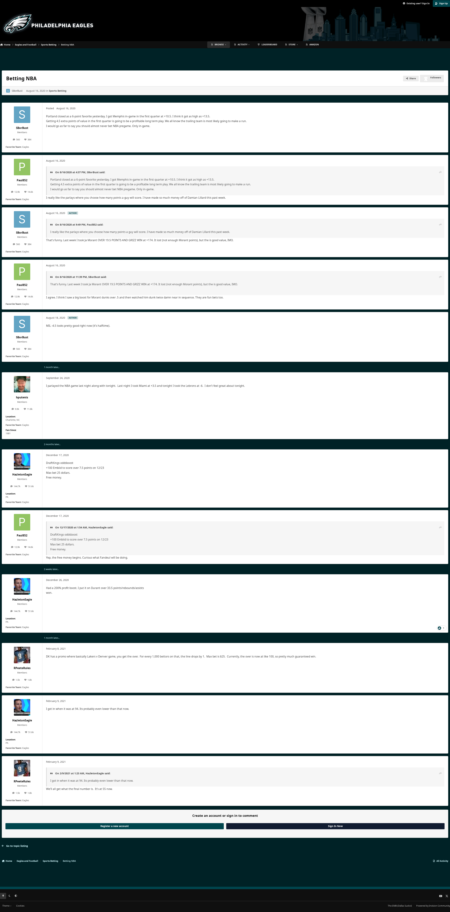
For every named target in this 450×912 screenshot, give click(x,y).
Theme (6, 905)
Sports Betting (57, 90)
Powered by (433, 905)
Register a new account (114, 826)
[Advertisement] (225, 58)
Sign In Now (335, 826)
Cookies (20, 905)
